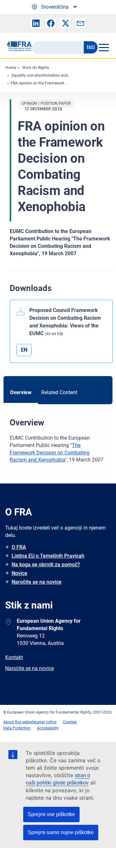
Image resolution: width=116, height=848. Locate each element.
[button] (36, 23)
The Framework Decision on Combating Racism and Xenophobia (50, 452)
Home (10, 67)
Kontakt (14, 657)
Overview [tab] (21, 392)
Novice (19, 573)
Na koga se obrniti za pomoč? (46, 564)
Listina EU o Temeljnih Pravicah (48, 556)
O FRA (19, 547)
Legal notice (45, 722)
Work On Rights (35, 67)
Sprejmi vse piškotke (51, 814)
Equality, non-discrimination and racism (46, 75)
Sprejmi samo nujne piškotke (61, 832)
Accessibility (48, 728)
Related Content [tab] (59, 392)
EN (24, 350)
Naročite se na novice (37, 582)
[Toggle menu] (104, 47)
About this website (19, 722)
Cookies (70, 722)
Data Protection (17, 728)
